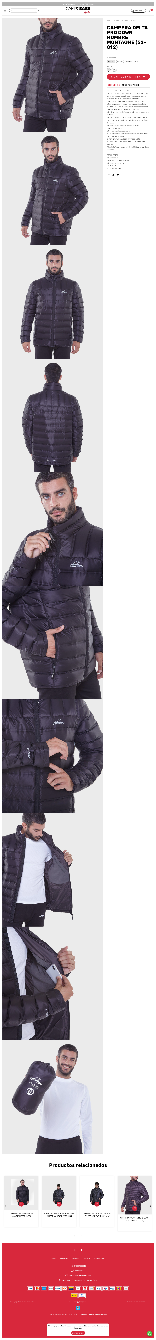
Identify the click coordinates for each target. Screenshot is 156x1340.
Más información (130, 85)
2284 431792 (80, 1271)
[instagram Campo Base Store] (74, 1250)
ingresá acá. (83, 1314)
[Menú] (5, 10)
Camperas (125, 20)
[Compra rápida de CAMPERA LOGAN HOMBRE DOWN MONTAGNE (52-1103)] (134, 1208)
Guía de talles (99, 1258)
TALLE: (109, 66)
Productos (64, 1258)
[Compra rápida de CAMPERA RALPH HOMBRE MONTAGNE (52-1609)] (21, 1204)
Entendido (78, 1333)
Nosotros (75, 1258)
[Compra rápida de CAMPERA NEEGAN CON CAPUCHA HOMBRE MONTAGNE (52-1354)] (59, 1204)
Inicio (108, 20)
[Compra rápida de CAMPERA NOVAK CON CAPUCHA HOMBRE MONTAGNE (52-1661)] (96, 1204)
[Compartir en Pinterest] (118, 174)
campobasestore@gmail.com (80, 1275)
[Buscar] (36, 10)
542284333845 (80, 1266)
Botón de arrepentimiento (98, 1314)
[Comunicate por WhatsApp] (149, 1333)
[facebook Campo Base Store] (81, 1250)
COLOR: (111, 58)
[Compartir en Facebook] (109, 174)
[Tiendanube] (78, 1302)
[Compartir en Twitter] (113, 174)
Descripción (114, 85)
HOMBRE (116, 20)
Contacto (86, 1258)
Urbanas (133, 20)
